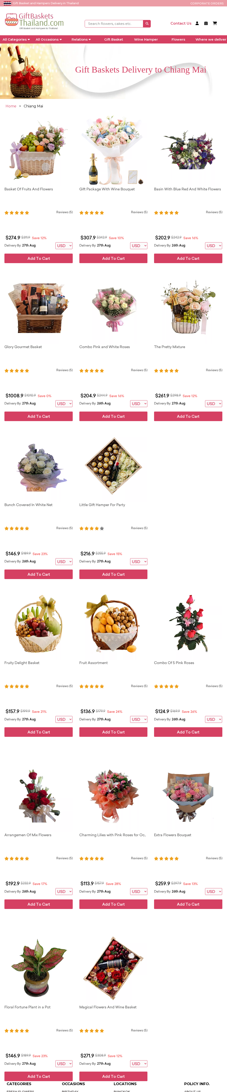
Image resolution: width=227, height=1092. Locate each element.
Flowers (178, 39)
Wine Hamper (146, 39)
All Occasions (47, 39)
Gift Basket (113, 39)
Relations (80, 39)
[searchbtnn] (147, 24)
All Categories (15, 39)
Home (11, 106)
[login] (198, 23)
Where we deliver (211, 39)
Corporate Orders (207, 3)
